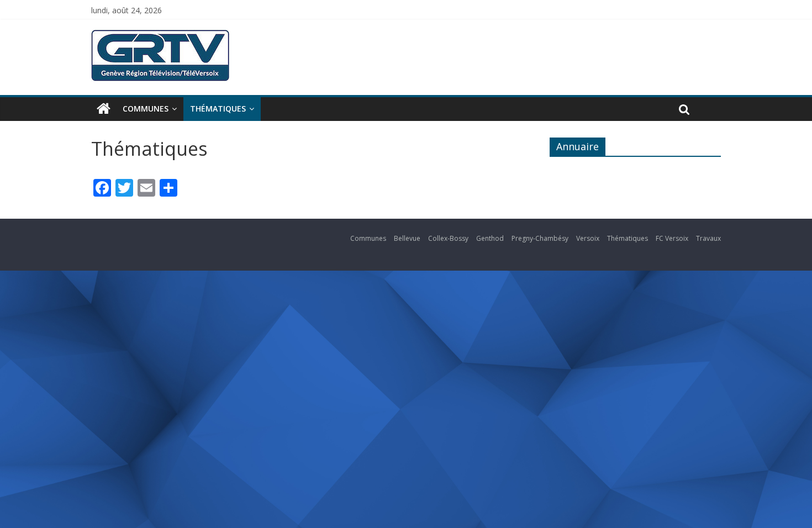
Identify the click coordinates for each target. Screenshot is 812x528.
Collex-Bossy (448, 238)
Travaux (708, 238)
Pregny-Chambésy (540, 238)
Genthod (490, 238)
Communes (145, 108)
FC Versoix (672, 238)
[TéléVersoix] (103, 108)
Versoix (587, 238)
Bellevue (407, 238)
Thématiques (218, 108)
